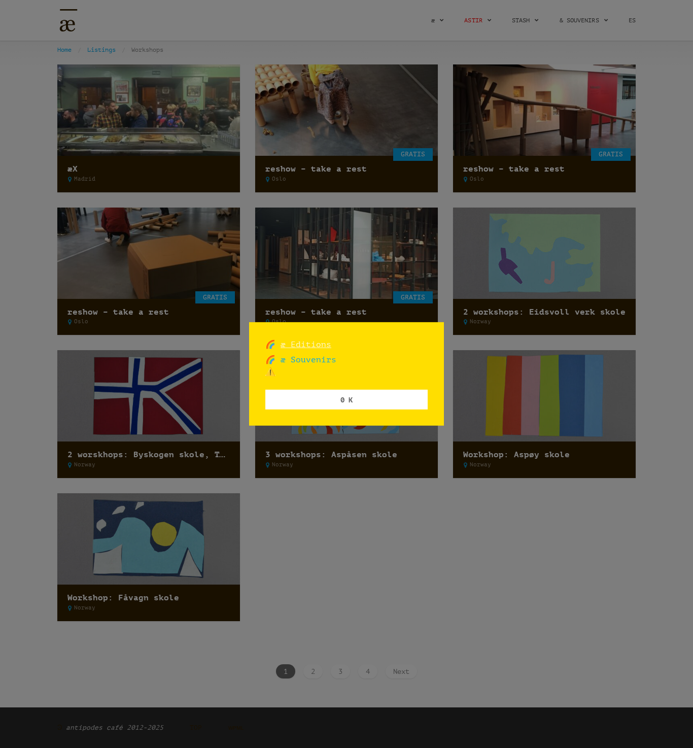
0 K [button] (346, 399)
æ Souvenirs (305, 359)
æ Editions (306, 344)
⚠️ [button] (270, 372)
